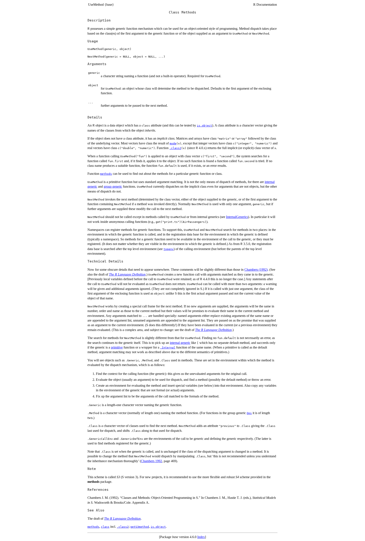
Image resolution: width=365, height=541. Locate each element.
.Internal (167, 347)
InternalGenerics (237, 217)
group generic (113, 186)
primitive (117, 347)
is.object (204, 125)
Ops (249, 413)
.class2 (175, 148)
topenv (168, 249)
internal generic (180, 343)
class (105, 526)
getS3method (139, 526)
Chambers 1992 (151, 461)
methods (106, 173)
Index (201, 537)
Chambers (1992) (256, 269)
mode (173, 143)
